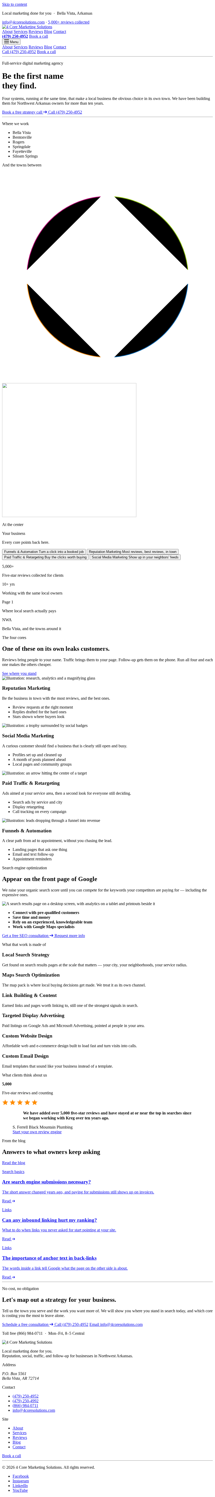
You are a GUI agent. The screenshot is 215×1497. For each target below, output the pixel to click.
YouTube (20, 1490)
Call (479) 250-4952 (19, 51)
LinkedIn (20, 1485)
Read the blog (13, 1162)
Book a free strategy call (22, 112)
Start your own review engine (37, 1132)
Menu (13, 42)
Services (21, 31)
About (7, 31)
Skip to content (14, 4)
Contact (59, 31)
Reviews (36, 31)
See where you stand (19, 673)
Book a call (38, 36)
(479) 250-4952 (15, 36)
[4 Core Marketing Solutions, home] (27, 27)
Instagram (21, 1481)
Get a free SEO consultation (26, 935)
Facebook (21, 1476)
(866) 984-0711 (25, 1405)
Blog (48, 31)
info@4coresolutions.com (23, 22)
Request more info (70, 935)
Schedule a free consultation (26, 1324)
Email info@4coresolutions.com (116, 1324)
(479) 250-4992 (26, 1401)
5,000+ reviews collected (68, 22)
